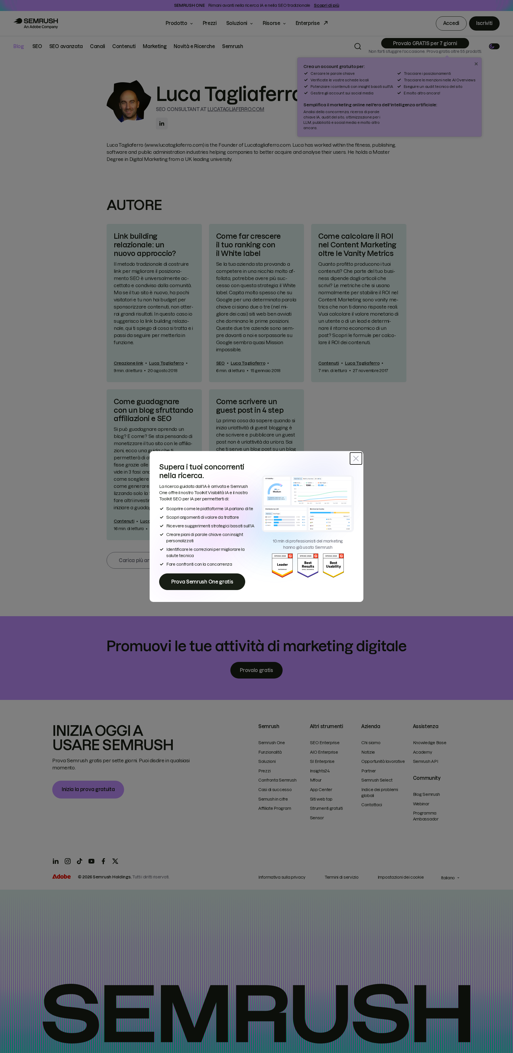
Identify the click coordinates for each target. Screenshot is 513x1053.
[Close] (356, 458)
